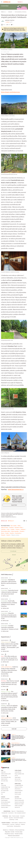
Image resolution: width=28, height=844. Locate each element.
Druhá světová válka (5, 531)
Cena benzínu (11, 812)
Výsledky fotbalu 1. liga (5, 787)
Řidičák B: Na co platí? (19, 803)
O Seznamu (11, 830)
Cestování (3, 529)
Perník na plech (18, 794)
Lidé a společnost (6, 667)
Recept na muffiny (18, 787)
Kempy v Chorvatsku (5, 798)
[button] (14, 40)
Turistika (12, 529)
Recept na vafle (18, 792)
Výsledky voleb (4, 775)
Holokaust (23, 529)
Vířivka (16, 819)
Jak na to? (14, 554)
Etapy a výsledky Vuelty (19, 773)
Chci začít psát (13, 551)
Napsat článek (14, 505)
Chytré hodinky (10, 826)
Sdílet (9, 24)
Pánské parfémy (17, 826)
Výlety (19, 525)
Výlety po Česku (4, 527)
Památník (22, 531)
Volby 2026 (3, 772)
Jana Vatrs (3, 689)
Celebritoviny (4, 703)
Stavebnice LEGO (22, 822)
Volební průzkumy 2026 (6, 773)
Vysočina (12, 533)
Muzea (2, 533)
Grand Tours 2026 (18, 780)
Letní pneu (12, 824)
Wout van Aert (18, 779)
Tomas (2, 654)
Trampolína (22, 816)
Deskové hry (17, 824)
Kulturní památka (15, 531)
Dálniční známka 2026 (19, 800)
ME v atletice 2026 (4, 790)
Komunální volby (4, 780)
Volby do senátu (4, 779)
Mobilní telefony (14, 822)
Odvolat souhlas (18, 833)
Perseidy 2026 (4, 812)
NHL (2, 794)
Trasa (8, 529)
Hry (2, 656)
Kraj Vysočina (18, 533)
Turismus (18, 529)
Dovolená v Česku (19, 527)
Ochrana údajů (18, 831)
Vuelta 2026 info (18, 772)
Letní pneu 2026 (18, 798)
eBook (4, 24)
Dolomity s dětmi (4, 807)
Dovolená (11, 527)
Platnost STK (17, 807)
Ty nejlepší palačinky (19, 785)
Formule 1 (3, 792)
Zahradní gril (11, 819)
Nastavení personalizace (13, 835)
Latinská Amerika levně (5, 805)
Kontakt (12, 831)
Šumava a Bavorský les (5, 802)
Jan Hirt (16, 775)
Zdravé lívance (18, 788)
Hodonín (8, 535)
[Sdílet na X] (26, 520)
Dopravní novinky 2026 (19, 802)
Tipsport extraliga (4, 788)
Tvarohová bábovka (18, 790)
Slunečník (6, 817)
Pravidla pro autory (9, 833)
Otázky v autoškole (18, 805)
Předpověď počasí (20, 811)
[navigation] (2, 2)
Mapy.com (13, 811)
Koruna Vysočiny (9, 20)
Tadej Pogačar (18, 777)
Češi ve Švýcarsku (4, 803)
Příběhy (3, 706)
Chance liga (3, 785)
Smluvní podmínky (19, 830)
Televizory (23, 824)
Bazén (10, 816)
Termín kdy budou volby (6, 777)
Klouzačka (11, 817)
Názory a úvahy (5, 692)
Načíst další (14, 728)
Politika (3, 681)
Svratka (7, 533)
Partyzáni (3, 535)
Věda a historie (5, 642)
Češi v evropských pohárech (20, 812)
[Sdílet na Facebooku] (24, 520)
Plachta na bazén (15, 816)
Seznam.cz (20, 1)
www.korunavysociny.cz (15, 490)
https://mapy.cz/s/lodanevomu (10, 92)
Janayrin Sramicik (4, 640)
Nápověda (7, 831)
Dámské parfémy (5, 824)
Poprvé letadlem (4, 800)
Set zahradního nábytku (18, 817)
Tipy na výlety (13, 525)
